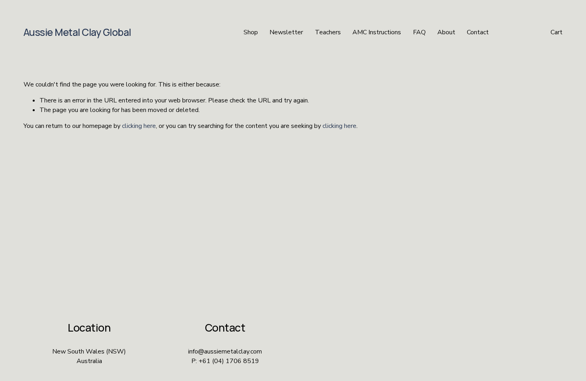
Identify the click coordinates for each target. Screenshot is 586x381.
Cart (556, 32)
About (446, 32)
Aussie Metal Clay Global (77, 32)
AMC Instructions (376, 32)
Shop (251, 32)
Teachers (328, 32)
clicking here (139, 126)
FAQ (419, 32)
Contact (478, 32)
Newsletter (286, 32)
